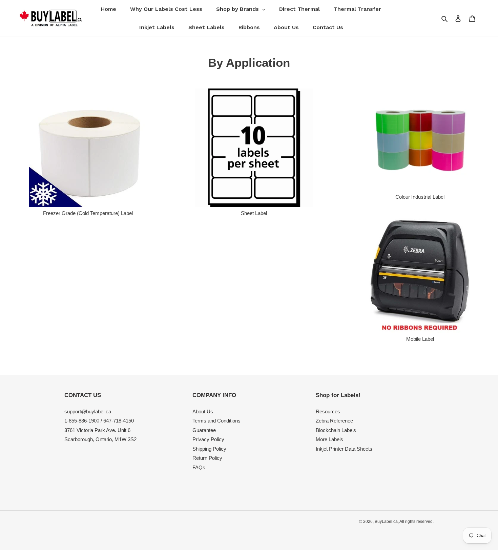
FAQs (198, 467)
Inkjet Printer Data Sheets (344, 449)
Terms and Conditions (216, 421)
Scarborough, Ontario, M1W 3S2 (100, 439)
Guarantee (204, 430)
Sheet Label (254, 213)
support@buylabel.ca (87, 411)
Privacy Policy (208, 439)
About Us (202, 411)
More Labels (329, 439)
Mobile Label (420, 339)
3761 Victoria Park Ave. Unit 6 (97, 430)
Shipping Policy (209, 449)
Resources (328, 411)
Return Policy (207, 458)
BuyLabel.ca (386, 521)
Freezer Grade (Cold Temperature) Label (88, 213)
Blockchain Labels (336, 430)
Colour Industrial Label (419, 197)
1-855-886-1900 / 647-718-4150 (99, 421)
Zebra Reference (334, 421)
